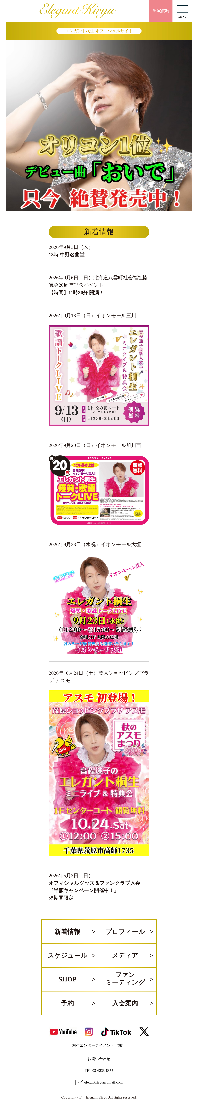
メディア (125, 955)
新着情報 (67, 931)
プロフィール (125, 931)
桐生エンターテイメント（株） (99, 1045)
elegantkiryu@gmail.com (103, 1082)
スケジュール (67, 955)
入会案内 (125, 1003)
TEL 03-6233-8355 (99, 1071)
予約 (67, 1003)
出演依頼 (161, 11)
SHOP (67, 979)
